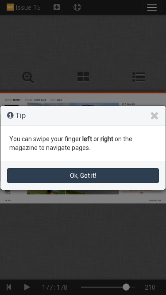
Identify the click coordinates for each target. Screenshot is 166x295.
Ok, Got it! (83, 175)
